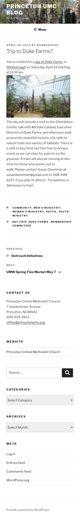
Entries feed (15, 463)
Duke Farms (39, 221)
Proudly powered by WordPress (27, 509)
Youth (51, 211)
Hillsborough (16, 67)
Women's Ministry (28, 211)
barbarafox (47, 45)
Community (22, 207)
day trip (19, 221)
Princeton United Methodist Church (33, 352)
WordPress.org (17, 480)
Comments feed (18, 471)
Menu (42, 29)
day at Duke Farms (49, 62)
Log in (11, 454)
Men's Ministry (47, 207)
